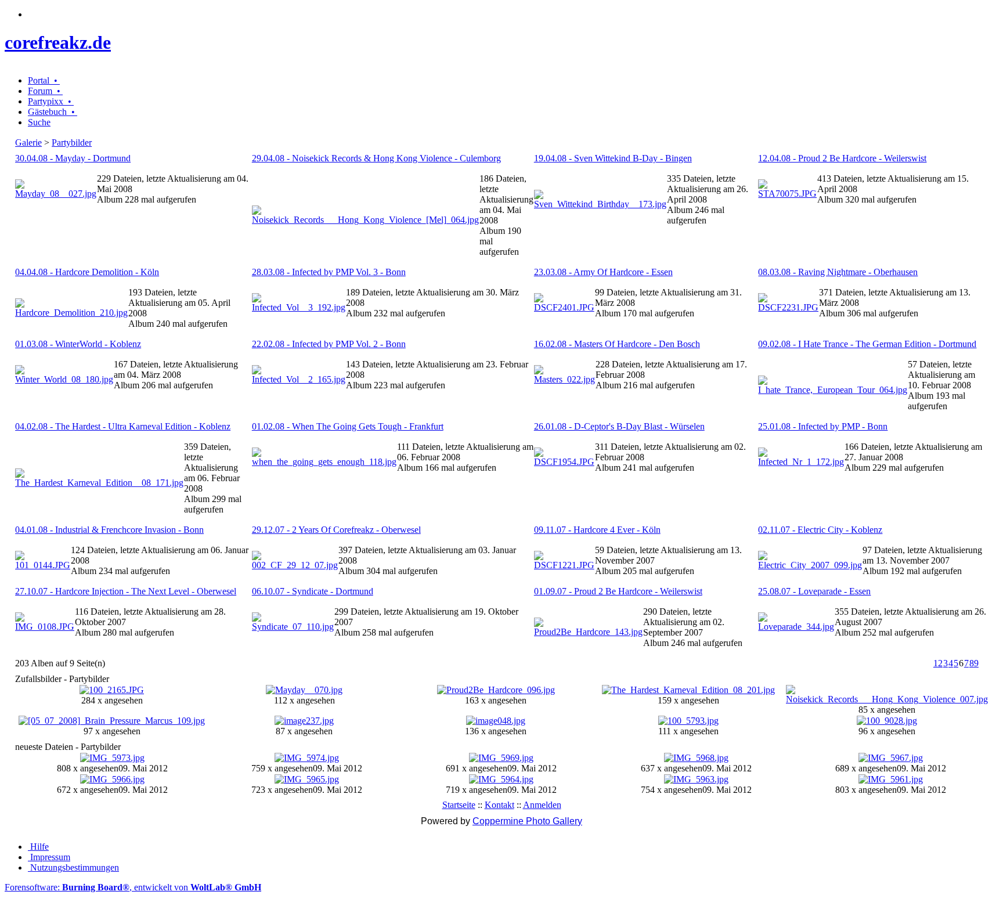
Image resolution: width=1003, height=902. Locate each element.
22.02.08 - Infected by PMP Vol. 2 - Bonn (329, 344)
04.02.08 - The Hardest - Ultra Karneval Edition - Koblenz (122, 426)
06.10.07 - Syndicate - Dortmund (312, 591)
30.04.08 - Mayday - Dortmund (73, 158)
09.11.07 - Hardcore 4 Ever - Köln (597, 530)
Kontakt (499, 805)
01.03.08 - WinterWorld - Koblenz (78, 344)
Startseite (458, 805)
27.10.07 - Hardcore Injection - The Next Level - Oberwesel (125, 591)
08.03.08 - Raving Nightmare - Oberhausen (838, 272)
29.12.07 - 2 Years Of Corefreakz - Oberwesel (336, 530)
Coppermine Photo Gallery (527, 821)
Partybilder (72, 142)
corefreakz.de (58, 42)
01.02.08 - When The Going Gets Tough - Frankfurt (347, 426)
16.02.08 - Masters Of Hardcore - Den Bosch (617, 344)
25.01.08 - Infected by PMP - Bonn (822, 426)
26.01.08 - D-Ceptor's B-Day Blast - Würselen (619, 426)
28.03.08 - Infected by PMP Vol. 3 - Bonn (329, 272)
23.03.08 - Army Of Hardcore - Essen (603, 272)
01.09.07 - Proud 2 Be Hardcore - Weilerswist (618, 591)
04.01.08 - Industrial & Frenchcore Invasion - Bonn (109, 530)
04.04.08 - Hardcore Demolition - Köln (87, 272)
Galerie (28, 142)
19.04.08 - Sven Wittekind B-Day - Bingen (613, 158)
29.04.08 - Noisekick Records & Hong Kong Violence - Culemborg (376, 158)
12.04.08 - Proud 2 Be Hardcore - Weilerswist (842, 158)
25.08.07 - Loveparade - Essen (814, 591)
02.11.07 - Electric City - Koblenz (820, 530)
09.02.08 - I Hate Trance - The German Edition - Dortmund (867, 344)
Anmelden (542, 805)
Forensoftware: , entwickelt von (133, 887)
